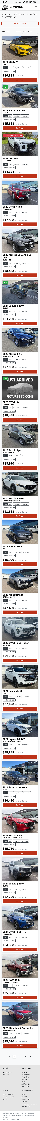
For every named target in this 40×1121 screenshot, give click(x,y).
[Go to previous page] (9, 1056)
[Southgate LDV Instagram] (6, 2)
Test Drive (25, 1086)
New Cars (24, 1072)
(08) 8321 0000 (30, 2)
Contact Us (25, 1099)
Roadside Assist (8, 1097)
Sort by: (19, 32)
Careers (24, 1101)
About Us (24, 1097)
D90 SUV (6, 1075)
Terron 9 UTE (7, 1072)
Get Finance (20, 80)
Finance (24, 1079)
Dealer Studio (15, 1119)
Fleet (23, 1082)
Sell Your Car (26, 1084)
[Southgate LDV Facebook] (4, 2)
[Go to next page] (30, 1056)
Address (19, 2)
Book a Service (8, 1094)
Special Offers (26, 1106)
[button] (36, 7)
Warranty (6, 1099)
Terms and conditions (29, 1104)
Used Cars (25, 1077)
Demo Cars (25, 1075)
